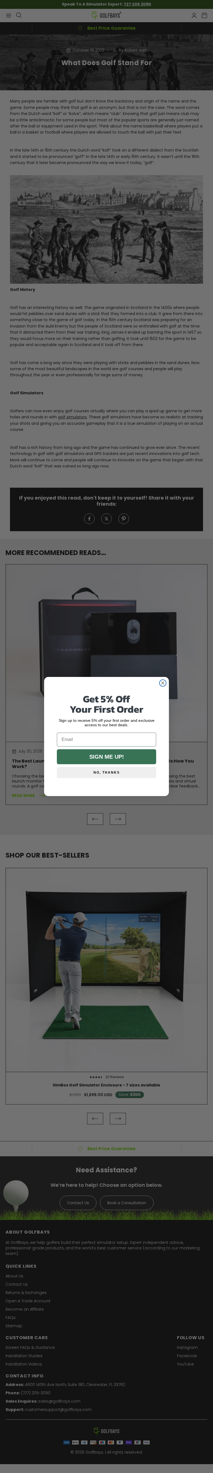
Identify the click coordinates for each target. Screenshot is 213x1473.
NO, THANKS (106, 772)
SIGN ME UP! (106, 757)
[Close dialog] (162, 683)
